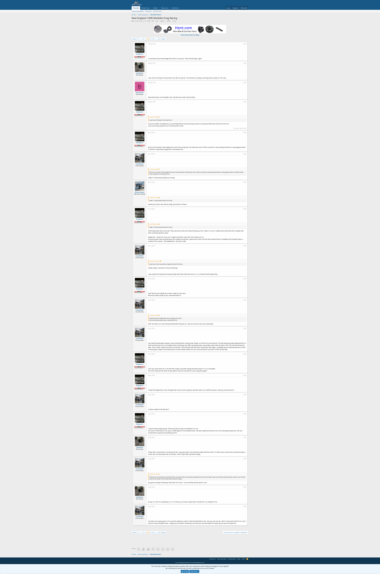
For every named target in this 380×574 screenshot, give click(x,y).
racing (174, 21)
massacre (139, 54)
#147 (244, 182)
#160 (244, 506)
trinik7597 (139, 164)
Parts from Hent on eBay (190, 35)
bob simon (139, 93)
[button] (151, 8)
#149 (244, 246)
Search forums (157, 11)
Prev (134, 39)
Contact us (212, 559)
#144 (244, 102)
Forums (136, 8)
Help (238, 559)
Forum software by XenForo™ (190, 562)
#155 (244, 394)
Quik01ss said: (153, 117)
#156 (244, 414)
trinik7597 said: (153, 197)
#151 (244, 300)
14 (159, 39)
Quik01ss (139, 73)
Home (243, 559)
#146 (244, 154)
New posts (148, 11)
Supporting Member (138, 11)
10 (153, 39)
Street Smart (139, 192)
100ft (152, 21)
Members (175, 8)
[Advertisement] (197, 51)
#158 (244, 459)
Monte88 (135, 21)
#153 (244, 354)
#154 (244, 375)
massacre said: (153, 169)
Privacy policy (232, 559)
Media (155, 8)
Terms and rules (221, 559)
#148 (244, 209)
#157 (244, 437)
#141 (244, 44)
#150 (244, 279)
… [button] (140, 39)
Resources (164, 8)
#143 (244, 82)
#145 (244, 132)
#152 (244, 328)
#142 (244, 63)
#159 (244, 487)
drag (157, 21)
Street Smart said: (154, 261)
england (162, 21)
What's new (145, 8)
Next (163, 39)
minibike (168, 21)
